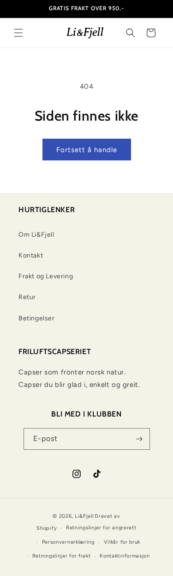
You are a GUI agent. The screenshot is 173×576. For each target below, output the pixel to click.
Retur (27, 297)
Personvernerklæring (68, 542)
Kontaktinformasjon (125, 556)
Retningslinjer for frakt (61, 556)
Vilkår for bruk (122, 542)
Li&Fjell (84, 516)
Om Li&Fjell (36, 235)
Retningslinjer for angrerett (101, 528)
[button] (18, 33)
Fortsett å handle (86, 150)
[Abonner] (139, 439)
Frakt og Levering (45, 276)
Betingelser (36, 318)
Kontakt (30, 255)
